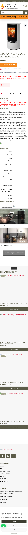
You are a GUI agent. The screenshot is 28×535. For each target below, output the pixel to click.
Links (1, 468)
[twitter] (8, 456)
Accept (14, 521)
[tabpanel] (14, 181)
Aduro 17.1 (8, 135)
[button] (25, 25)
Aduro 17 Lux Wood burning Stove (8, 100)
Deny (14, 525)
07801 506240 (3, 502)
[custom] (13, 456)
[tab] (3, 94)
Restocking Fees (4, 481)
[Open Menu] (26, 13)
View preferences (14, 529)
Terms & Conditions (5, 473)
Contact (2, 466)
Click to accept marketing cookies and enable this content (14, 216)
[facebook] (2, 456)
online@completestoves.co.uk (6, 496)
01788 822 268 (3, 499)
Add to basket (14, 309)
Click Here (2, 69)
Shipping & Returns (5, 471)
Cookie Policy (3, 478)
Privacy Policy (14, 533)
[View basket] (23, 6)
